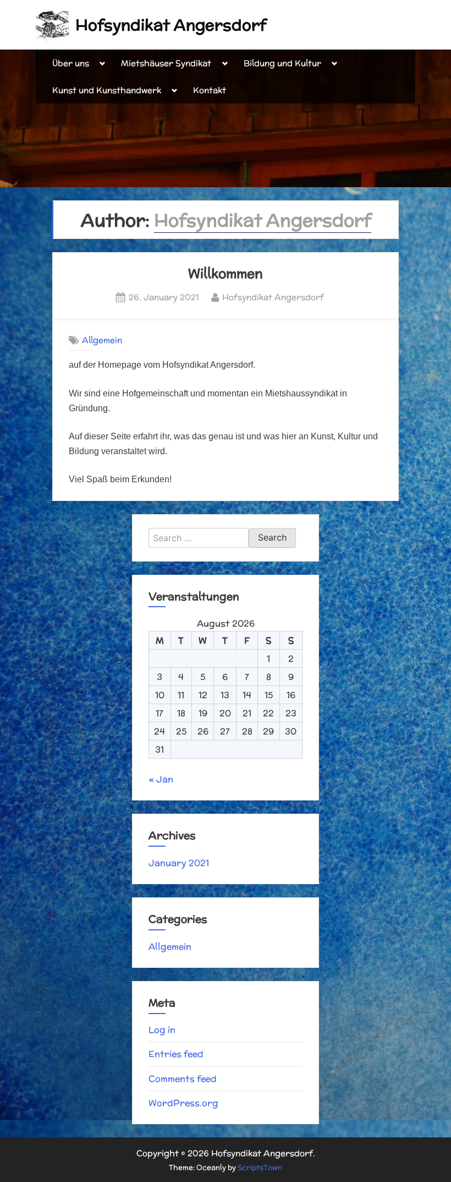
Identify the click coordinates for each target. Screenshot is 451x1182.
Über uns (70, 63)
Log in (161, 1029)
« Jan (160, 779)
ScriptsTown (260, 1167)
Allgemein (102, 340)
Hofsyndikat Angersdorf (170, 25)
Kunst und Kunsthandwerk (106, 90)
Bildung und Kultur (282, 63)
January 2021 (178, 863)
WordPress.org (183, 1103)
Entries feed (176, 1054)
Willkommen (225, 273)
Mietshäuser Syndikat (166, 63)
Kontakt (209, 90)
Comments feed (182, 1078)
